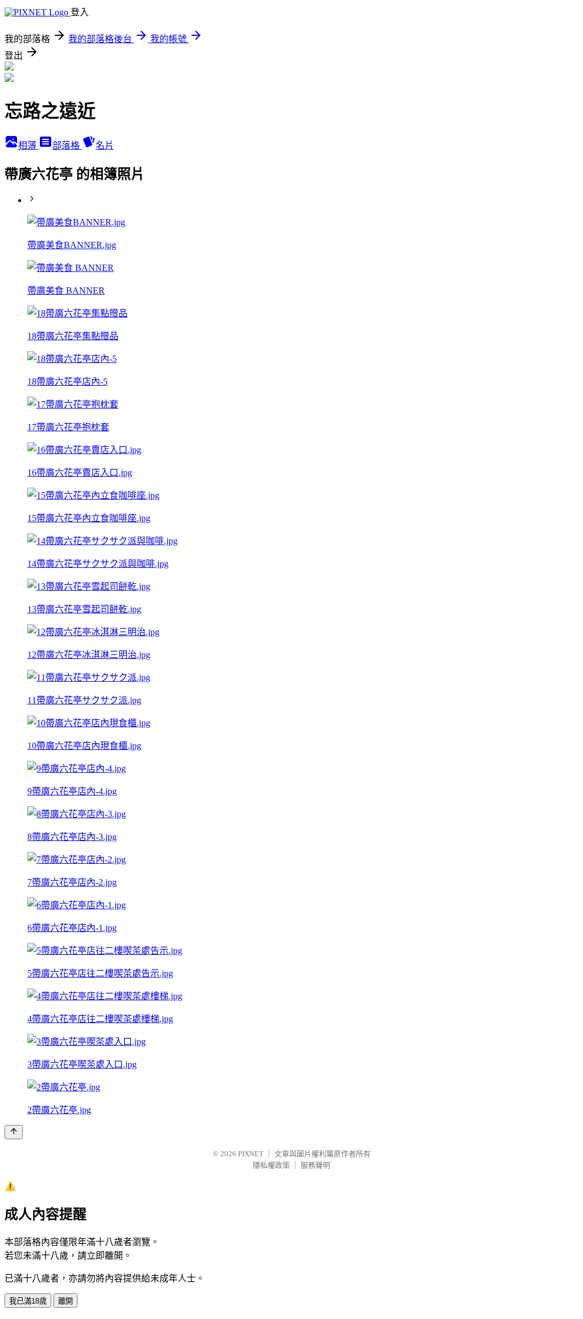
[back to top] (14, 1132)
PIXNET (251, 1153)
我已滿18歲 (28, 1301)
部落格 (67, 145)
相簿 (28, 145)
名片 (105, 145)
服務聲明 (315, 1165)
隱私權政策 (271, 1165)
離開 (65, 1301)
